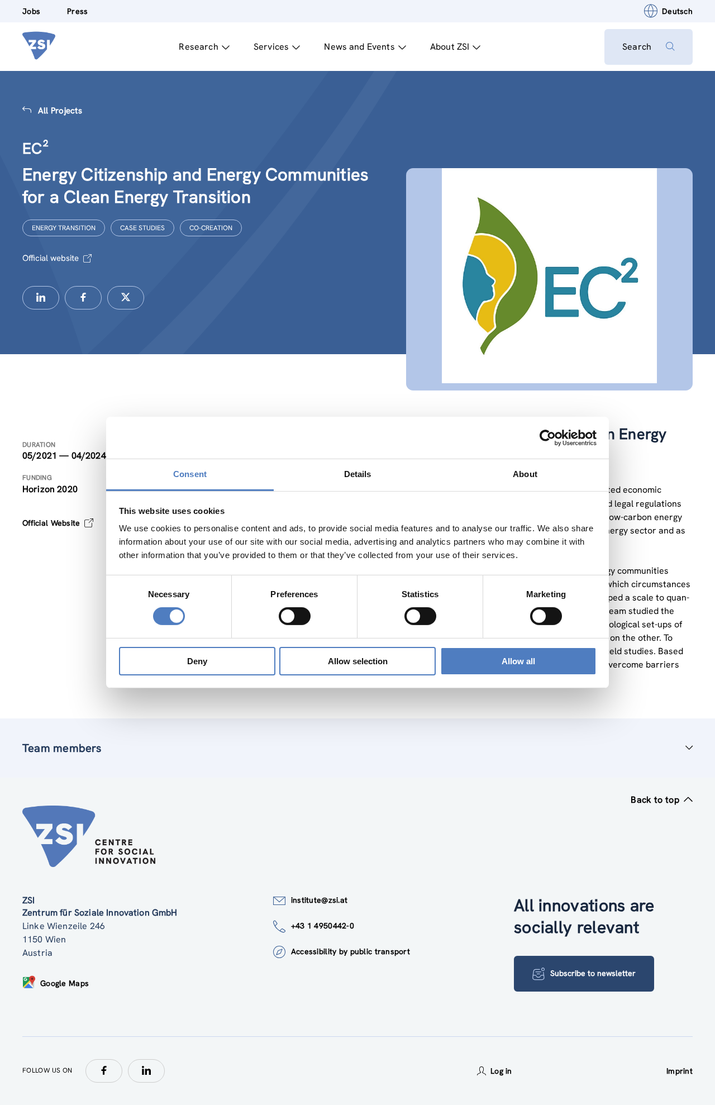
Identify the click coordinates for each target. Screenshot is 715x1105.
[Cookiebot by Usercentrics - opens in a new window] (548, 437)
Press (77, 11)
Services (271, 47)
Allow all (518, 661)
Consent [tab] (190, 474)
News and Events (359, 47)
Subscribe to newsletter (593, 973)
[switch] (295, 616)
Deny (197, 661)
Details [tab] (357, 474)
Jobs (31, 11)
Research (198, 47)
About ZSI (449, 47)
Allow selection (358, 661)
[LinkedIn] (146, 1071)
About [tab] (525, 474)
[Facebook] (103, 1071)
